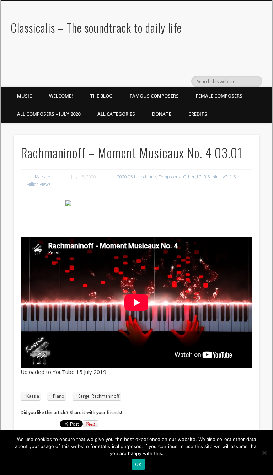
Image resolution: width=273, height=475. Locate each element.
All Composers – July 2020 (48, 114)
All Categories (116, 114)
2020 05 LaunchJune (136, 177)
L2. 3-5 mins (208, 177)
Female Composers (219, 96)
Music (24, 96)
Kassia (32, 396)
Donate (161, 114)
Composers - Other (176, 177)
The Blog (101, 96)
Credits (197, 114)
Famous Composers (154, 96)
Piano (58, 396)
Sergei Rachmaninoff (98, 396)
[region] (136, 214)
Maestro (42, 177)
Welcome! (61, 96)
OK (138, 464)
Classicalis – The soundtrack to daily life (96, 27)
